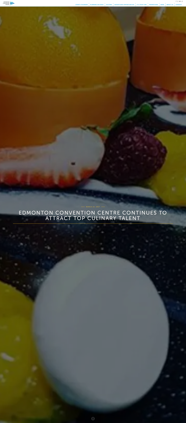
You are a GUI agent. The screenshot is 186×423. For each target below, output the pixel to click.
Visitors (109, 4)
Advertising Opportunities (124, 4)
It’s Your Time (142, 4)
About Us (170, 4)
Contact (179, 4)
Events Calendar (82, 4)
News (162, 4)
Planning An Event (97, 4)
